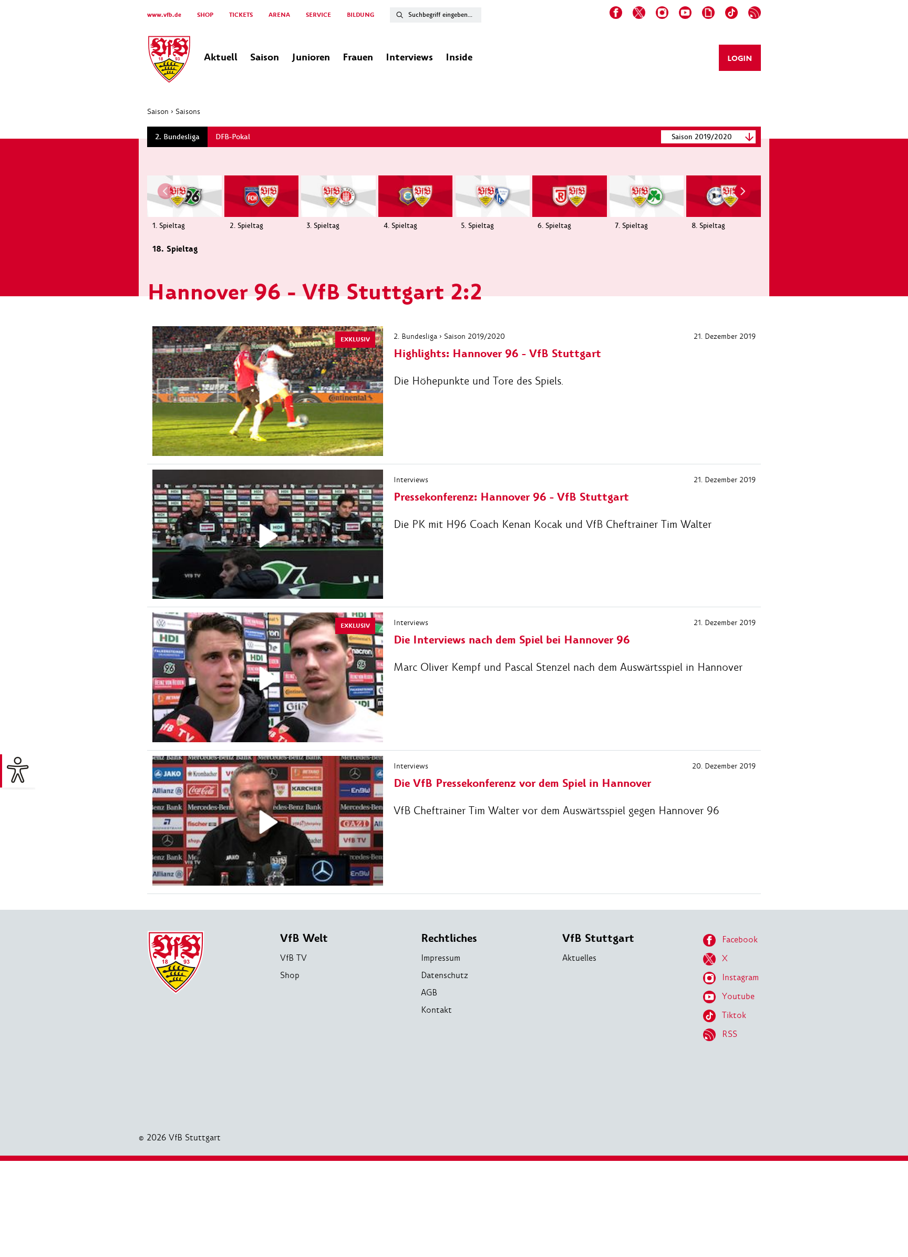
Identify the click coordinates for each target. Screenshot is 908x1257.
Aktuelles (579, 957)
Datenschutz (444, 975)
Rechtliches (449, 938)
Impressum (440, 957)
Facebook (740, 939)
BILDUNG (360, 15)
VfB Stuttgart (598, 938)
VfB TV (293, 957)
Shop (290, 975)
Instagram (740, 977)
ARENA (279, 15)
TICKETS (241, 15)
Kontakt (436, 1009)
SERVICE (318, 15)
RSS (729, 1034)
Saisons (188, 111)
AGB (429, 992)
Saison (158, 111)
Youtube (738, 996)
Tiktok (734, 1015)
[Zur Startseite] (169, 61)
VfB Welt (304, 938)
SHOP (205, 15)
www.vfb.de (164, 15)
